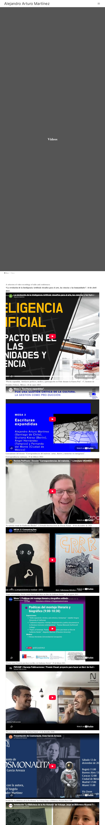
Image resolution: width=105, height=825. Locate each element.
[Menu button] (99, 4)
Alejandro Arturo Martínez (27, 3)
